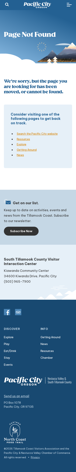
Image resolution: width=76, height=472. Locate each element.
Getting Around (27, 150)
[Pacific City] (37, 5)
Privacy (35, 457)
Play (7, 344)
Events (8, 364)
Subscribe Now (21, 231)
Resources (23, 139)
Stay (7, 358)
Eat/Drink (10, 351)
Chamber (47, 358)
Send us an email (16, 396)
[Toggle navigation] (69, 5)
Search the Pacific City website (37, 134)
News (20, 155)
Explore (21, 144)
